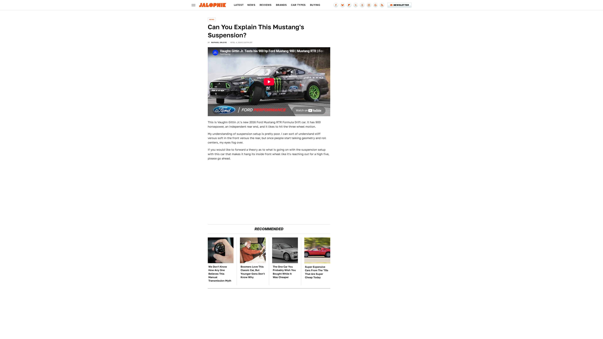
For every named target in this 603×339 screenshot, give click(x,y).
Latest (239, 4)
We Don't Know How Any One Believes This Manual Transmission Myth (219, 273)
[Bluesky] (342, 5)
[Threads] (362, 5)
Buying (315, 4)
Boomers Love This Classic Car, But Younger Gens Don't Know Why (253, 272)
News (251, 4)
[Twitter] (355, 5)
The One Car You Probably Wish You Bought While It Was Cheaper (284, 272)
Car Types (298, 4)
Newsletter (401, 5)
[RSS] (382, 5)
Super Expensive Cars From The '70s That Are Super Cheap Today (316, 272)
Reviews (266, 4)
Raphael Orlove (219, 42)
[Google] (375, 5)
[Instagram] (369, 5)
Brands (281, 4)
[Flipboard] (349, 5)
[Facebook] (336, 5)
